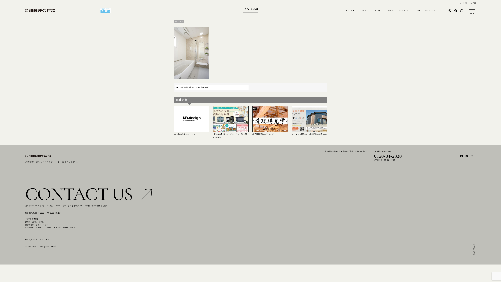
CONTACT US (78, 194)
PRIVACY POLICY (41, 240)
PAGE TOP (474, 249)
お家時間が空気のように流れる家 (194, 87)
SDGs (27, 240)
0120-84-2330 (388, 156)
